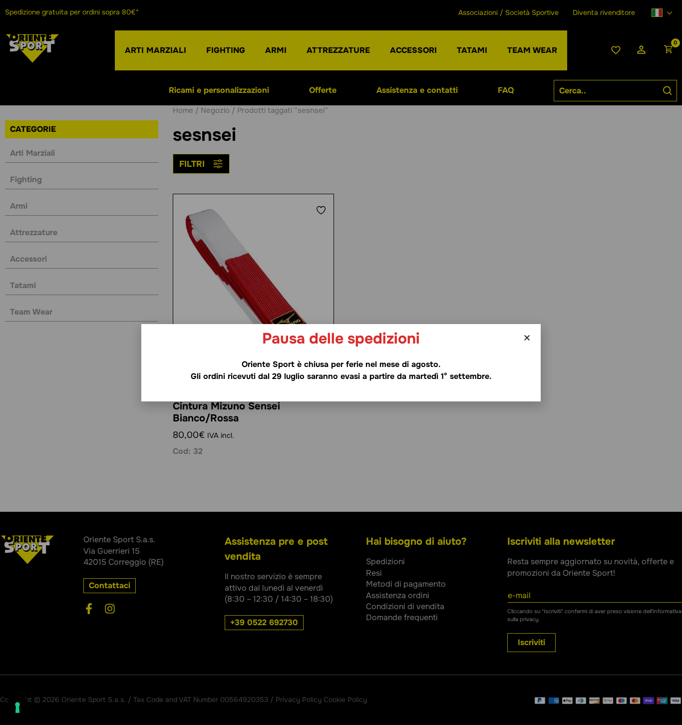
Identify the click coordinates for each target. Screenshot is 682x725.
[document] (341, 362)
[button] (527, 338)
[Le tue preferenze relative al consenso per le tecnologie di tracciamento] (17, 707)
